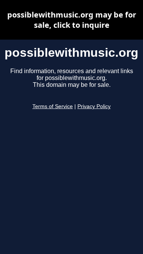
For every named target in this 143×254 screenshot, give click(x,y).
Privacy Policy (94, 106)
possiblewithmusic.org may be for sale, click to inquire (71, 20)
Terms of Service (52, 106)
